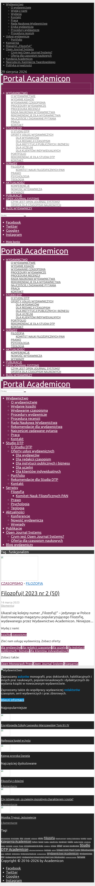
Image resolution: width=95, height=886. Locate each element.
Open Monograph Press (17, 663)
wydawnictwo (41, 854)
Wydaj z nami (19, 10)
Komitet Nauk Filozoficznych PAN (40, 169)
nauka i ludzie (78, 842)
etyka (40, 838)
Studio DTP (14, 128)
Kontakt (16, 17)
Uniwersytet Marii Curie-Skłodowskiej (75, 850)
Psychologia (20, 176)
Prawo (16, 173)
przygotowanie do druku (33, 846)
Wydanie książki (22, 99)
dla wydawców (11, 647)
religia (53, 846)
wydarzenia (16, 854)
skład (59, 846)
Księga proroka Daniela (15, 755)
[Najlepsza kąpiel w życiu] (5, 734)
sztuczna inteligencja (36, 850)
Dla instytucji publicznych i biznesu (42, 144)
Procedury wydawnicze (25, 29)
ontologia (87, 842)
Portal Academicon (34, 250)
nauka (70, 842)
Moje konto (13, 241)
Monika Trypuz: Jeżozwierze (18, 817)
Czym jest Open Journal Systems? (31, 52)
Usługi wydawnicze (17, 36)
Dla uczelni (24, 147)
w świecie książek (71, 857)
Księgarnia (12, 42)
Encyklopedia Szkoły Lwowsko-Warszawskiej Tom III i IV (35, 725)
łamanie (81, 857)
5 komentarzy (9, 786)
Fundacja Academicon (19, 58)
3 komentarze (9, 822)
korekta (83, 838)
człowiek (27, 838)
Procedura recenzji (22, 33)
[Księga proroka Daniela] (5, 750)
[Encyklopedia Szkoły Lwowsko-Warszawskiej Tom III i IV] (5, 719)
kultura (35, 842)
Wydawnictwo (14, 4)
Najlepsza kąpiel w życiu (16, 740)
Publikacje (14, 195)
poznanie (9, 846)
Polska (3, 846)
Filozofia (17, 166)
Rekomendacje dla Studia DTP (33, 157)
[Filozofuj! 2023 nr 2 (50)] (19, 579)
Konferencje (20, 185)
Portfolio (16, 39)
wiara (2, 854)
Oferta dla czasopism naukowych (31, 55)
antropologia (5, 838)
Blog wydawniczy (19, 208)
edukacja (34, 838)
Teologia (17, 179)
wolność (8, 854)
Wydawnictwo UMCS (13, 857)
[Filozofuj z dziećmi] (5, 775)
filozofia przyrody (61, 838)
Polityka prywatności (19, 65)
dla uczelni (59, 647)
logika (46, 842)
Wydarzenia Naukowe (28, 854)
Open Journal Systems (20, 49)
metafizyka (53, 842)
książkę (6, 634)
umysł (54, 850)
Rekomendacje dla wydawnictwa (36, 115)
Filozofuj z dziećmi (12, 780)
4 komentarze (9, 804)
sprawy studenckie (71, 846)
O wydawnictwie (21, 7)
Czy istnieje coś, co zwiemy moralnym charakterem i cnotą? (37, 799)
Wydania (16, 13)
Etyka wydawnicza (22, 26)
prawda (15, 846)
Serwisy (11, 163)
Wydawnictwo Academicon (63, 853)
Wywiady (17, 192)
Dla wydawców (27, 137)
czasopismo (19, 634)
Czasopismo (12, 583)
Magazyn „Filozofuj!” (19, 45)
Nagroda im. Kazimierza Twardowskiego (30, 61)
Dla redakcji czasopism (33, 141)
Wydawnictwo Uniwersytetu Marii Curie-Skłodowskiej (43, 857)
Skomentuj (7, 605)
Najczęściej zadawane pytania (33, 118)
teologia (47, 850)
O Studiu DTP (20, 131)
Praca (14, 20)
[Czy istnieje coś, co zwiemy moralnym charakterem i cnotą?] (5, 793)
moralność (63, 842)
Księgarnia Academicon (16, 841)
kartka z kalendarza (73, 838)
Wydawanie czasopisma (28, 102)
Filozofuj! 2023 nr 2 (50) (30, 593)
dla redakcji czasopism (36, 647)
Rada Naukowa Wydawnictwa (29, 23)
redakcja (47, 846)
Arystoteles (15, 838)
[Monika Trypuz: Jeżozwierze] (5, 811)
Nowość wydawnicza (26, 189)
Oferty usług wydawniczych (32, 134)
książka (89, 838)
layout (41, 842)
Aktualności (15, 182)
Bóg (21, 839)
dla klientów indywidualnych (49, 651)
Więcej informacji (12, 700)
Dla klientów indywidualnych (38, 150)
